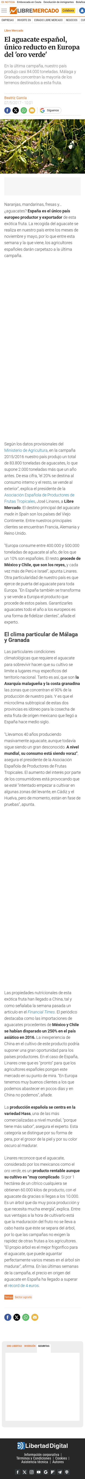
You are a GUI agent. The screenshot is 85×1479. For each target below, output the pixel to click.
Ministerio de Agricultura (26, 450)
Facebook (17, 1472)
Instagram (31, 1472)
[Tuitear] (15, 110)
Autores (58, 1462)
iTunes (67, 1472)
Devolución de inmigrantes (59, 2)
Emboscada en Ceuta (29, 2)
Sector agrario (23, 1297)
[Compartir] (7, 110)
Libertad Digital (42, 1445)
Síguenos (53, 110)
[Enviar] (24, 110)
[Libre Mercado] (34, 10)
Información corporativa (41, 1454)
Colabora (68, 10)
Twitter (24, 1472)
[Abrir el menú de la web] (5, 11)
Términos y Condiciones (33, 1458)
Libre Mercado (13, 30)
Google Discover (46, 1472)
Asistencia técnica (34, 1462)
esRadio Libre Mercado (48, 20)
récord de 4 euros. (24, 1285)
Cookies (61, 1458)
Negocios (71, 20)
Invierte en (24, 20)
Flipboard (53, 1472)
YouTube (38, 1472)
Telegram (60, 1472)
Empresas (8, 20)
